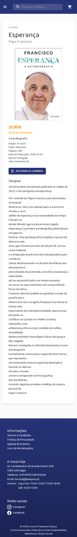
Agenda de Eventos (18, 444)
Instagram (19, 507)
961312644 (39, 475)
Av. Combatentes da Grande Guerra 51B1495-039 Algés (30, 468)
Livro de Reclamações (20, 448)
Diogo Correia (45, 534)
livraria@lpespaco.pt (27, 479)
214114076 (25, 475)
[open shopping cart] (70, 7)
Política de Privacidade (20, 439)
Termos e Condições (19, 435)
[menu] (5, 7)
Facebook (19, 513)
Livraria (13, 27)
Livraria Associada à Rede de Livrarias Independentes (38, 530)
